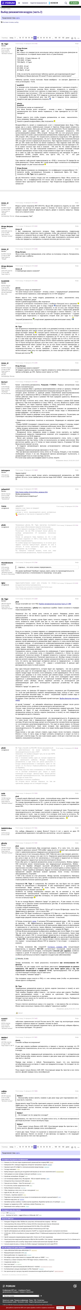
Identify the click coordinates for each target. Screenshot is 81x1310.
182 (63, 38)
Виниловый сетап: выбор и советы (14, 1206)
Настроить (70, 1308)
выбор (16, 22)
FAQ (35, 1300)
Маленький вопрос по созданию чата (15, 1255)
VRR (7, 1213)
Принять (60, 1308)
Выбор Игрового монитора (12, 1188)
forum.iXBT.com (42, 1305)
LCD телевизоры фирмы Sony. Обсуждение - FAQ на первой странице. (25, 1178)
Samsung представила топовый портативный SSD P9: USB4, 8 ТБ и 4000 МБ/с (27, 1226)
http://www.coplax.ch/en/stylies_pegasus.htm (32, 492)
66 (50, 38)
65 (47, 38)
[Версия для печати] (72, 38)
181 (59, 38)
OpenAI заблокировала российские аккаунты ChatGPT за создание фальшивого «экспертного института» (36, 1231)
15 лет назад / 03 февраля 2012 (26, 381)
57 (23, 38)
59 (29, 38)
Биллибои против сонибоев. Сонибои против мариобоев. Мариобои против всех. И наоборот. (32, 1202)
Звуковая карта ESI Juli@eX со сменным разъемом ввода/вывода (24, 1167)
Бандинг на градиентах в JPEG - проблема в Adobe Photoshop (22, 1204)
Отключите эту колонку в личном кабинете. (15, 1275)
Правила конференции (21, 1300)
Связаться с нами (8, 1300)
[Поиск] (66, 3)
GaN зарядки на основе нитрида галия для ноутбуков (20, 1174)
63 (41, 38)
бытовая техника (8, 22)
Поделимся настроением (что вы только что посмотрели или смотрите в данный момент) (31, 1197)
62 (38, 38)
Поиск (31, 1300)
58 (26, 38)
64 (44, 38)
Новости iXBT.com (7, 1219)
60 (32, 38)
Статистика (40, 1300)
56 (20, 38)
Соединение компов (10, 1262)
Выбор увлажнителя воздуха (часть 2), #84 (55, 604)
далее (67, 38)
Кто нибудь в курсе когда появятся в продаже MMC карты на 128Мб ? (24, 1257)
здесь (18, 18)
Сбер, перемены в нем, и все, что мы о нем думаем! (19, 1190)
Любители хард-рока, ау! (11, 1199)
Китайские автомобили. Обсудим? (14, 1176)
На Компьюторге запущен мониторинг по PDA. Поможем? (21, 1269)
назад (11, 38)
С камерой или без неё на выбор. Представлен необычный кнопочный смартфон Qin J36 (31, 1241)
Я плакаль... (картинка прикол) (13, 1195)
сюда (34, 921)
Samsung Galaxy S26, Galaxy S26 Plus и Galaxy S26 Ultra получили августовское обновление (31, 1224)
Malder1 (20, 1013)
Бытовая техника (5, 9)
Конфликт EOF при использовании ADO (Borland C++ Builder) (22, 1266)
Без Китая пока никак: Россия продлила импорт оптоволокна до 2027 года (26, 1228)
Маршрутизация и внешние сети (14, 1253)
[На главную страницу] (8, 3)
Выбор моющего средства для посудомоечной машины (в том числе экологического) (30, 1171)
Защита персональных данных (38, 1302)
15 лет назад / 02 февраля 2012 (26, 43)
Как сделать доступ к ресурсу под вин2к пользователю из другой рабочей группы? (29, 1271)
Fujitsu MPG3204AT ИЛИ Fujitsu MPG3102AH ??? (17, 1250)
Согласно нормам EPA (57, 947)
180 (56, 38)
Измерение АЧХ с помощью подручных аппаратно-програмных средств (25, 1164)
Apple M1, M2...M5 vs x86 (11, 1192)
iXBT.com (6, 1305)
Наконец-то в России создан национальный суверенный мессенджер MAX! (26, 1162)
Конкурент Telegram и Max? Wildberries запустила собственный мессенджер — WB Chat (30, 1221)
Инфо (77, 43)
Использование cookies (10, 1302)
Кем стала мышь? (9, 1264)
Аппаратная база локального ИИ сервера (16, 1181)
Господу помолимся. (10, 1169)
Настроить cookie (23, 1302)
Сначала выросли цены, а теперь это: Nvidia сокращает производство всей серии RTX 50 (30, 1244)
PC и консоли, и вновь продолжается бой (16, 1185)
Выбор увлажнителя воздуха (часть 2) (21, 12)
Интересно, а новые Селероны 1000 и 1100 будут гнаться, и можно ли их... (26, 1259)
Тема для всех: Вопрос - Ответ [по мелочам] (17, 1183)
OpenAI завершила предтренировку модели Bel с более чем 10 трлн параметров (28, 1237)
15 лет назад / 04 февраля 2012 (67, 748)
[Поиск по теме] (75, 38)
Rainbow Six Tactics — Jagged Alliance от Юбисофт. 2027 (22, 1215)
